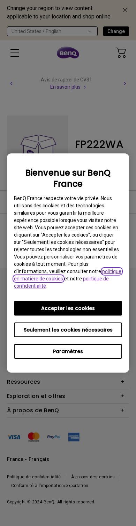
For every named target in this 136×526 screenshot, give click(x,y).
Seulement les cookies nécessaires (68, 329)
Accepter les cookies (68, 308)
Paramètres (68, 351)
